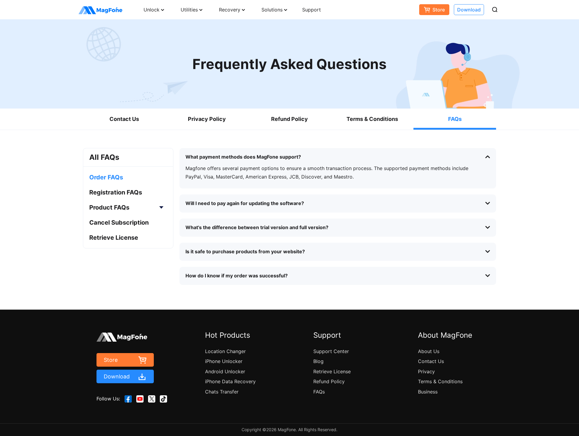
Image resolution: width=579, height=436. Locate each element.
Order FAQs (106, 177)
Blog (318, 361)
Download (469, 10)
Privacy (426, 371)
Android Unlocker (225, 371)
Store (438, 10)
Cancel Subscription (119, 222)
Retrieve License (113, 237)
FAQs (455, 119)
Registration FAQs (115, 192)
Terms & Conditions (372, 119)
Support (311, 10)
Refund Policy (289, 119)
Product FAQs (109, 207)
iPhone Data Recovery (230, 381)
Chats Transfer (222, 392)
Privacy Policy (207, 119)
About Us (428, 351)
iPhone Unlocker (223, 361)
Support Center (331, 351)
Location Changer (225, 351)
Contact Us (124, 119)
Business (428, 392)
